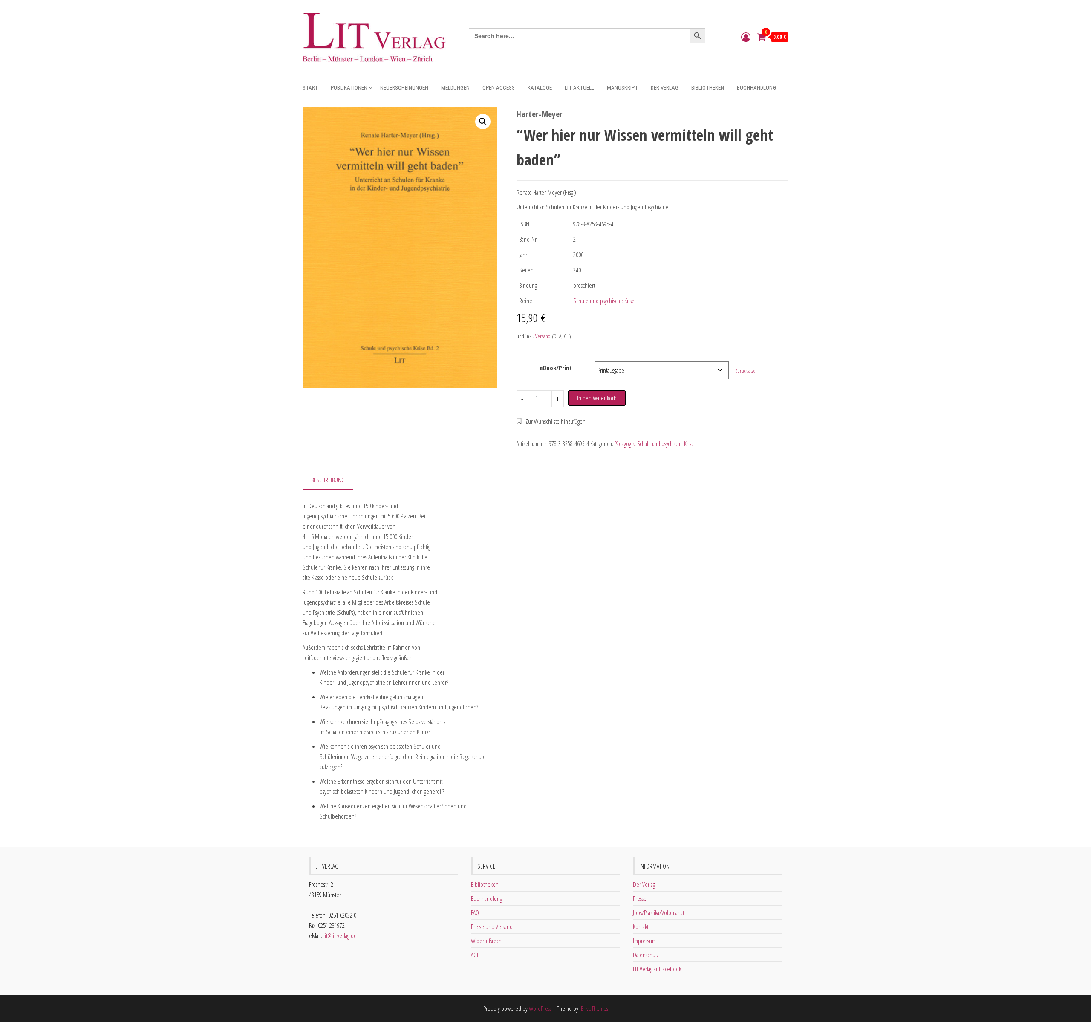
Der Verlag (664, 87)
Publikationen (349, 87)
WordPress (540, 1008)
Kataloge (540, 87)
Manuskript (622, 87)
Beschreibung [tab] (328, 479)
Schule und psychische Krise (604, 300)
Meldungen (455, 87)
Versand (543, 336)
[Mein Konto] (745, 36)
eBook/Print (556, 367)
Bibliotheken (707, 87)
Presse (640, 898)
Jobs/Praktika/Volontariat (658, 912)
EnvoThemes (594, 1008)
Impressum (644, 940)
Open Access (498, 87)
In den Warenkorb (597, 398)
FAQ (475, 912)
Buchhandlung (756, 87)
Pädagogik (625, 444)
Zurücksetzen (746, 370)
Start (310, 87)
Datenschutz (646, 954)
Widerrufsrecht (487, 940)
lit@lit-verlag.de (340, 935)
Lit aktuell (579, 87)
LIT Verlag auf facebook (657, 968)
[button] (483, 121)
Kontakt (640, 926)
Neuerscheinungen (404, 87)
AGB (475, 954)
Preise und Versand (492, 926)
